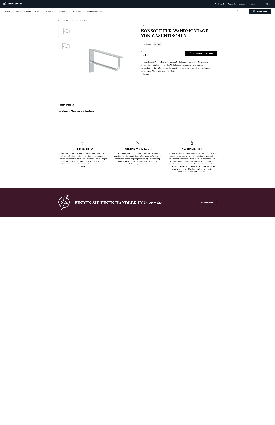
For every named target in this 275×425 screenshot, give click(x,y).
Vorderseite (62, 21)
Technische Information (236, 4)
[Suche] (237, 11)
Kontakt (252, 4)
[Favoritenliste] (244, 11)
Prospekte (63, 11)
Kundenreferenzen (94, 11)
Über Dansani (219, 4)
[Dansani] (13, 4)
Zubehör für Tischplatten (83, 21)
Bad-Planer (77, 11)
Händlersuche (207, 203)
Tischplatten (71, 21)
